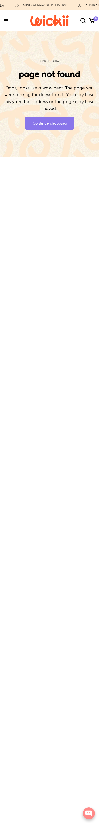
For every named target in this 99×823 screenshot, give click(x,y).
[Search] (83, 20)
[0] (91, 20)
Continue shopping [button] (49, 123)
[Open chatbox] (89, 813)
